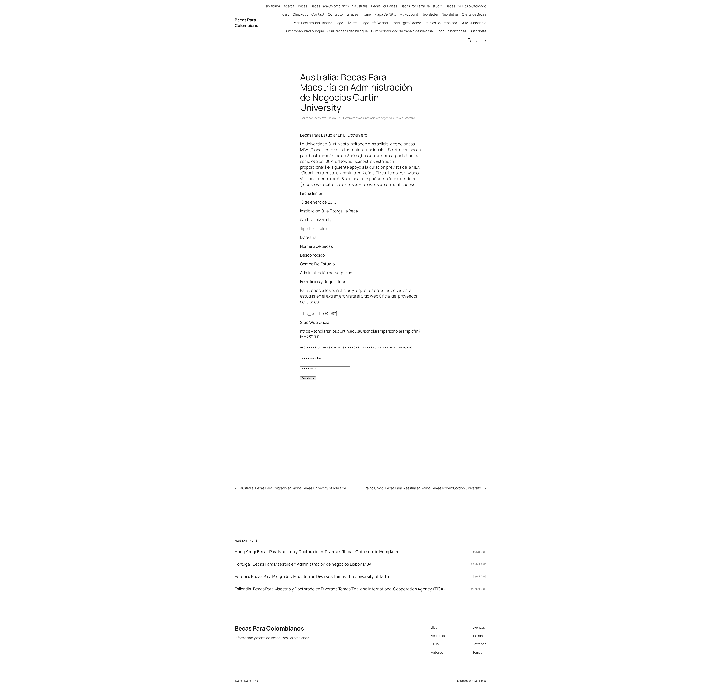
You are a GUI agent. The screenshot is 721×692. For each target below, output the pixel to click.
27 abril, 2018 (478, 589)
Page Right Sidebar (406, 22)
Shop (440, 31)
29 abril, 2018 (478, 564)
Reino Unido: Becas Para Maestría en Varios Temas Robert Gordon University (423, 488)
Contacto (335, 14)
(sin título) (272, 6)
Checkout (300, 14)
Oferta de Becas (474, 14)
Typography (477, 39)
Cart (285, 14)
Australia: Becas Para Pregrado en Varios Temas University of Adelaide (293, 488)
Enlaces (352, 14)
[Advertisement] (40, 229)
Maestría (410, 118)
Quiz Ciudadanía (473, 22)
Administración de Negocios (375, 118)
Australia (398, 118)
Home (366, 14)
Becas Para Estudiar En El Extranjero (334, 118)
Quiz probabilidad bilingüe (304, 31)
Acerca (289, 6)
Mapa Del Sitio (385, 14)
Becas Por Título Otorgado (466, 6)
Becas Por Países (384, 6)
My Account (409, 14)
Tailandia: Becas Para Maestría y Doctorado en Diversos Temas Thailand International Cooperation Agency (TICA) (340, 589)
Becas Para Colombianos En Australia (339, 6)
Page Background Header (312, 22)
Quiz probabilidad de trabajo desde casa (402, 31)
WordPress (480, 680)
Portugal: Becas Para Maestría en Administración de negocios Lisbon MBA (303, 564)
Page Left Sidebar (374, 22)
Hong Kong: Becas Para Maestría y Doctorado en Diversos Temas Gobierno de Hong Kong (317, 551)
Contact (317, 14)
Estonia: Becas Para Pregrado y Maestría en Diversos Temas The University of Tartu (312, 576)
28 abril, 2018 (478, 576)
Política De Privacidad (441, 22)
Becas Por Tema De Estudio (421, 6)
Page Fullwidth (346, 22)
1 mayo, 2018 (479, 552)
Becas (302, 6)
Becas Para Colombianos (248, 23)
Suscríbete (478, 31)
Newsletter (430, 14)
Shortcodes (457, 31)
